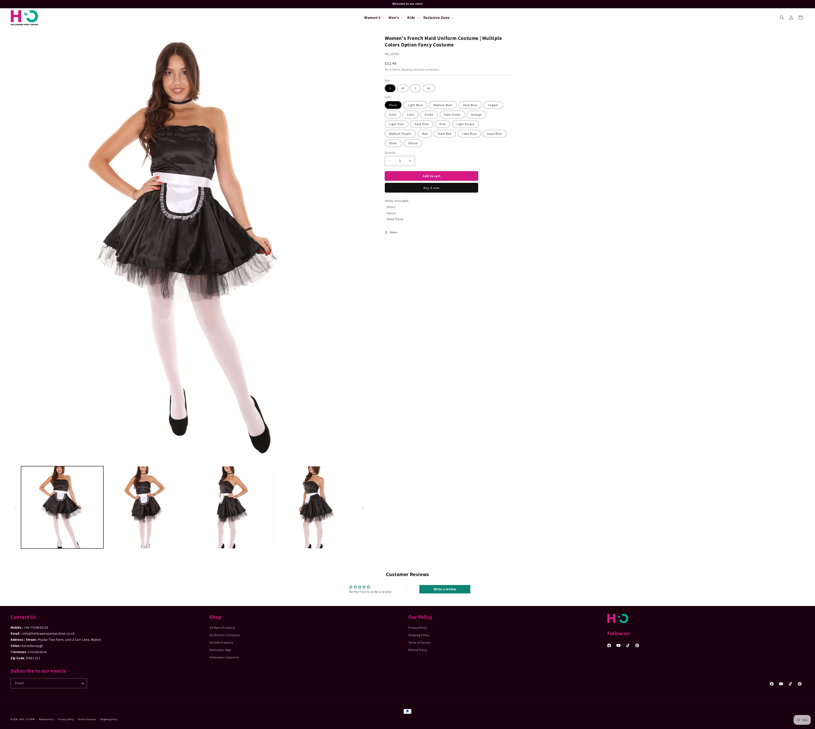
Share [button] (394, 232)
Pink (442, 124)
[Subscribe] (82, 683)
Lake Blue (469, 134)
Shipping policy (109, 719)
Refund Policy (417, 650)
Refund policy (46, 719)
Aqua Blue (494, 134)
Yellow (413, 143)
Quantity (390, 152)
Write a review (445, 589)
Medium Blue (442, 105)
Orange (476, 114)
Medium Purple (400, 134)
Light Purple (466, 124)
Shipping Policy (418, 635)
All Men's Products (222, 627)
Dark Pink (422, 124)
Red (425, 134)
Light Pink (396, 124)
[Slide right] (363, 507)
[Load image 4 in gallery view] (316, 507)
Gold (392, 114)
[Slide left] (15, 507)
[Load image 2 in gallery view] (146, 507)
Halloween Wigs (220, 650)
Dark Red (444, 134)
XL (429, 88)
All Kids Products (221, 642)
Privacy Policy (417, 627)
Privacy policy (66, 719)
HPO (21, 719)
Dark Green (452, 114)
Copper (493, 105)
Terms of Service (419, 642)
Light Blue (415, 105)
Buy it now (431, 188)
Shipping (406, 69)
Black (393, 105)
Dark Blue (470, 105)
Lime (410, 114)
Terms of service (87, 719)
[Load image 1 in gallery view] (62, 507)
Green (429, 114)
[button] (374, 17)
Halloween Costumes (224, 657)
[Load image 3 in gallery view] (231, 507)
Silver (393, 143)
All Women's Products (224, 635)
